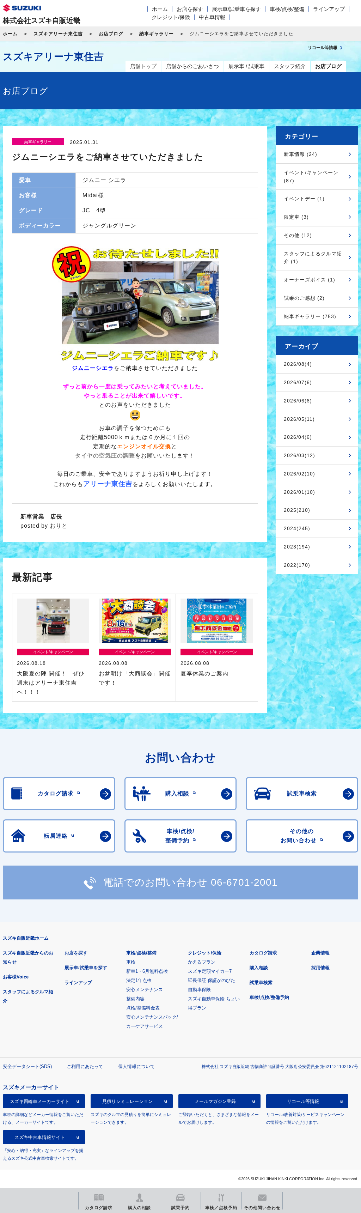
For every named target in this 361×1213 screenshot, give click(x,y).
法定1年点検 (139, 980)
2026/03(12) (299, 455)
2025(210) (297, 510)
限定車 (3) (296, 217)
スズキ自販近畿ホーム (26, 938)
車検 (130, 962)
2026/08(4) (298, 364)
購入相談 (259, 967)
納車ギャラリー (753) (310, 316)
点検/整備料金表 (143, 1008)
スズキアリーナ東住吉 (58, 33)
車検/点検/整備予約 (269, 997)
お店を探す (190, 9)
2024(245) (297, 528)
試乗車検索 (261, 982)
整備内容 (135, 998)
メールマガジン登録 (215, 1101)
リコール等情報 (303, 1101)
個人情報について (136, 1066)
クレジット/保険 (171, 17)
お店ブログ (111, 33)
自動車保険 (199, 989)
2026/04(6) (298, 437)
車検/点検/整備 (287, 9)
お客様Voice (16, 977)
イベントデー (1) (304, 198)
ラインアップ (329, 9)
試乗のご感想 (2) (304, 298)
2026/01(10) (299, 492)
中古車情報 (212, 17)
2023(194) (297, 547)
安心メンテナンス (144, 989)
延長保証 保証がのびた (211, 980)
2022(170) (297, 565)
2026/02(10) (299, 474)
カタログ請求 (263, 953)
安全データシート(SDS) (27, 1066)
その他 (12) (298, 235)
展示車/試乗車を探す (236, 9)
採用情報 (320, 967)
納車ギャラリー (156, 33)
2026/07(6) (298, 382)
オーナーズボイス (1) (309, 280)
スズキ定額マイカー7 (210, 971)
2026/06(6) (298, 401)
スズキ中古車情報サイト (39, 1137)
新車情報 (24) (300, 154)
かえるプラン (201, 962)
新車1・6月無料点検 (147, 971)
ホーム (160, 9)
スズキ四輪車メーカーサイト (39, 1101)
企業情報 (320, 953)
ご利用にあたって (85, 1066)
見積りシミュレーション (127, 1101)
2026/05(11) (299, 419)
